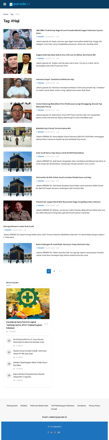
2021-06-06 (18, 230)
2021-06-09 (51, 181)
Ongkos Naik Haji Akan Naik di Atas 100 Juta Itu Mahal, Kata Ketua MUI (66, 55)
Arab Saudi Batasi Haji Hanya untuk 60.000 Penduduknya (60, 153)
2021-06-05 (51, 248)
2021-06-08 (51, 205)
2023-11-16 (51, 58)
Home (5, 14)
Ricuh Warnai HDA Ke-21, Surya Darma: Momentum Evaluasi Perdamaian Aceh (28, 340)
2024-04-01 (51, 132)
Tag (11, 14)
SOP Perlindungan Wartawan (62, 406)
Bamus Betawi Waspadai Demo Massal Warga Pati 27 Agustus (28, 375)
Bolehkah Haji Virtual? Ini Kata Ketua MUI (53, 128)
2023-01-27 (51, 110)
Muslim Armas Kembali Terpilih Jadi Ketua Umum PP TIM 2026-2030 (30, 352)
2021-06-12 (51, 156)
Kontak (54, 409)
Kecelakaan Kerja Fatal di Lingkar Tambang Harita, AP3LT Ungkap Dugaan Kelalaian (24, 325)
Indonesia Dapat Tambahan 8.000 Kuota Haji (55, 79)
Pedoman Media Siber (39, 406)
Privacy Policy (94, 406)
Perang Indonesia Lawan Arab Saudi (18, 226)
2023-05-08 (51, 83)
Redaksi (24, 406)
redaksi (41, 37)
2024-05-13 (51, 37)
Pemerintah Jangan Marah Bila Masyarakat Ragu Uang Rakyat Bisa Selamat (68, 202)
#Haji (17, 14)
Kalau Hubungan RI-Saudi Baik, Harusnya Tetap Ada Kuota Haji (62, 244)
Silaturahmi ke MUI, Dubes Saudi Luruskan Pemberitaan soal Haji (63, 177)
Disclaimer (81, 406)
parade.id (57, 427)
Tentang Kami (12, 406)
